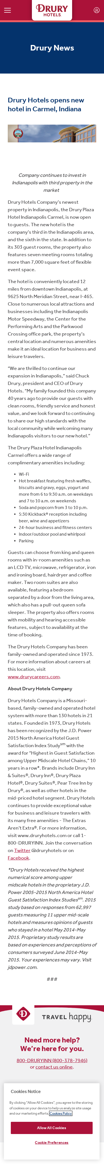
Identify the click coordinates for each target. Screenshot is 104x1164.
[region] (52, 1121)
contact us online (54, 1067)
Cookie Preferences (52, 1142)
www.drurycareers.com (34, 677)
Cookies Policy (61, 1113)
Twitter (22, 850)
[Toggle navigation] (7, 10)
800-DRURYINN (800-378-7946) (52, 1060)
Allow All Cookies (51, 1128)
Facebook (18, 858)
